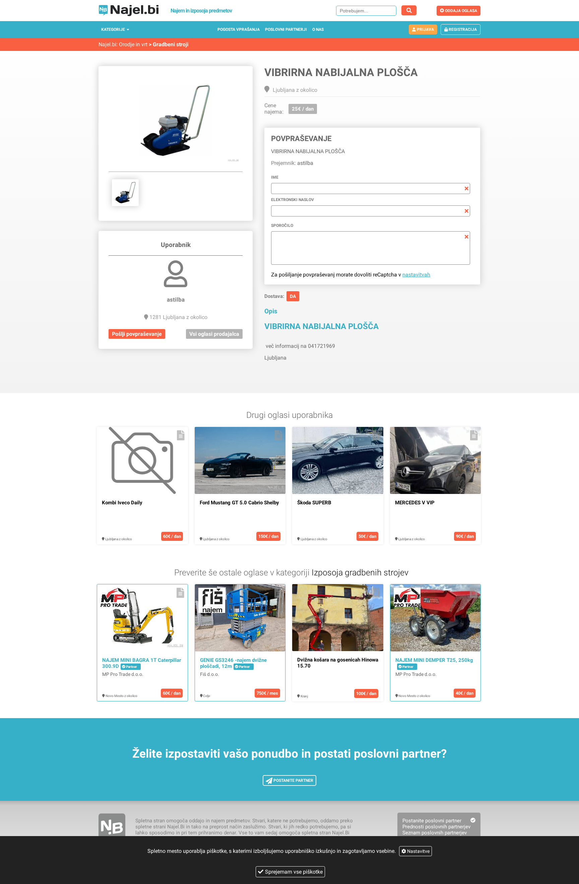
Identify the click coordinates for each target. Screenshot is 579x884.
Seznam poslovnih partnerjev (434, 833)
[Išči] (408, 10)
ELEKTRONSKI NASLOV (292, 199)
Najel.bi (107, 44)
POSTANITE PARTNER (292, 780)
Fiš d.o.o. (209, 674)
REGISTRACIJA (462, 29)
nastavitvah (416, 274)
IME (274, 177)
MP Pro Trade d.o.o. (122, 674)
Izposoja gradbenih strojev (360, 572)
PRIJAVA (425, 29)
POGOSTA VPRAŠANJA (238, 29)
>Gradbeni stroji (168, 44)
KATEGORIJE (113, 29)
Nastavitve (418, 851)
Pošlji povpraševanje (137, 334)
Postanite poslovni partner (431, 821)
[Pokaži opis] (181, 435)
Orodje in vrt (133, 44)
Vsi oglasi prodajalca (214, 334)
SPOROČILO (282, 225)
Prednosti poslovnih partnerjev (436, 827)
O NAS (318, 29)
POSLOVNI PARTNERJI (286, 29)
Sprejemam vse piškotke (294, 872)
